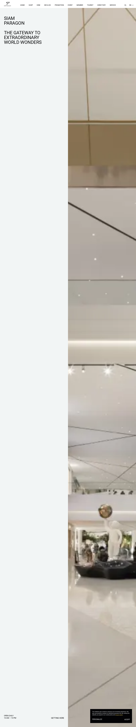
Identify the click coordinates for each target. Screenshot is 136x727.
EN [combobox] (130, 5)
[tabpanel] (102, 367)
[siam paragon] (7, 4)
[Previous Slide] (76, 367)
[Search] (125, 5)
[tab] (132, 721)
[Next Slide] (128, 367)
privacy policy (119, 715)
